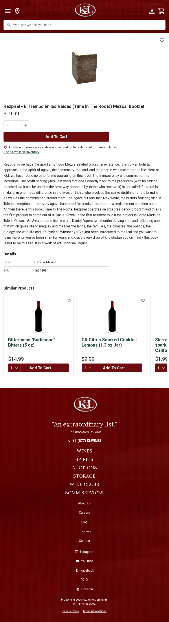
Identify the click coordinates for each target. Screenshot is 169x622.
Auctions (84, 468)
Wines (84, 451)
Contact (84, 541)
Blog (84, 522)
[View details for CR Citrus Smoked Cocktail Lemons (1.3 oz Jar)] (112, 317)
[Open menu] (7, 11)
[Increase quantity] (26, 125)
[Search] (9, 25)
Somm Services (84, 493)
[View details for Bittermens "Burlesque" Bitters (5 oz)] (38, 317)
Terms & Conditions (95, 611)
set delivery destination (56, 147)
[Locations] (17, 11)
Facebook (87, 570)
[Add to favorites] (161, 40)
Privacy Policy (70, 611)
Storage (84, 476)
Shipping (85, 531)
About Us (84, 503)
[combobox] (85, 25)
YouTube (87, 561)
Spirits (84, 459)
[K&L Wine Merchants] (84, 406)
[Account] (152, 11)
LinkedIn (87, 589)
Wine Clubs (84, 484)
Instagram (87, 552)
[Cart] (161, 11)
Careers (84, 512)
